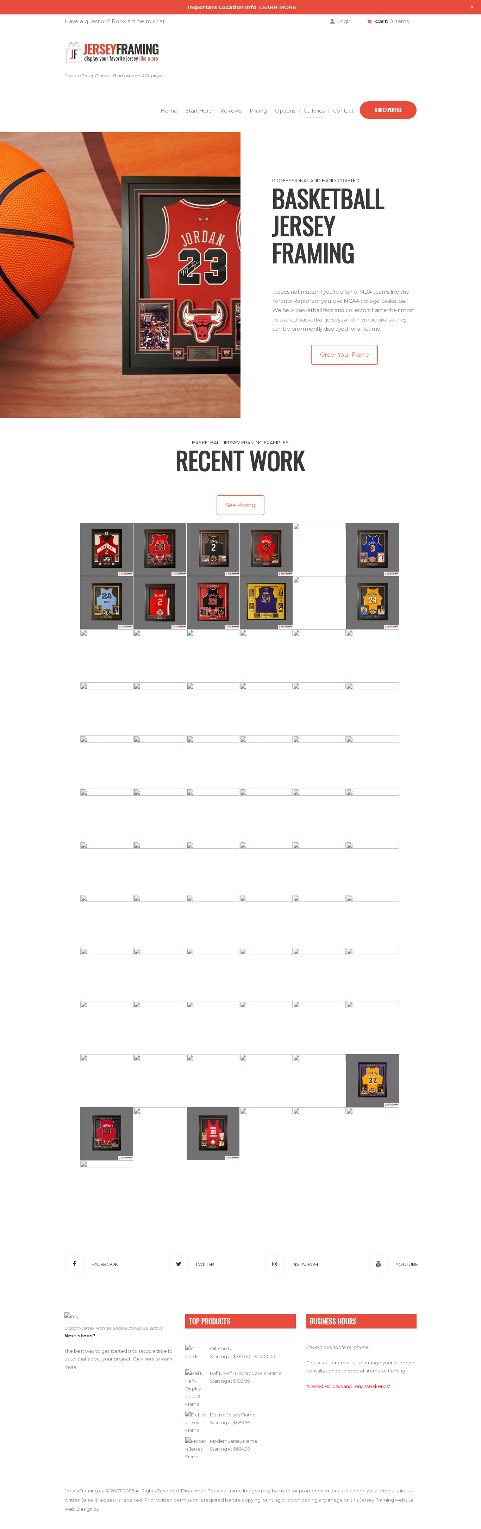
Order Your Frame (344, 354)
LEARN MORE (277, 7)
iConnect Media (117, 1509)
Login (344, 21)
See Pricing (241, 505)
